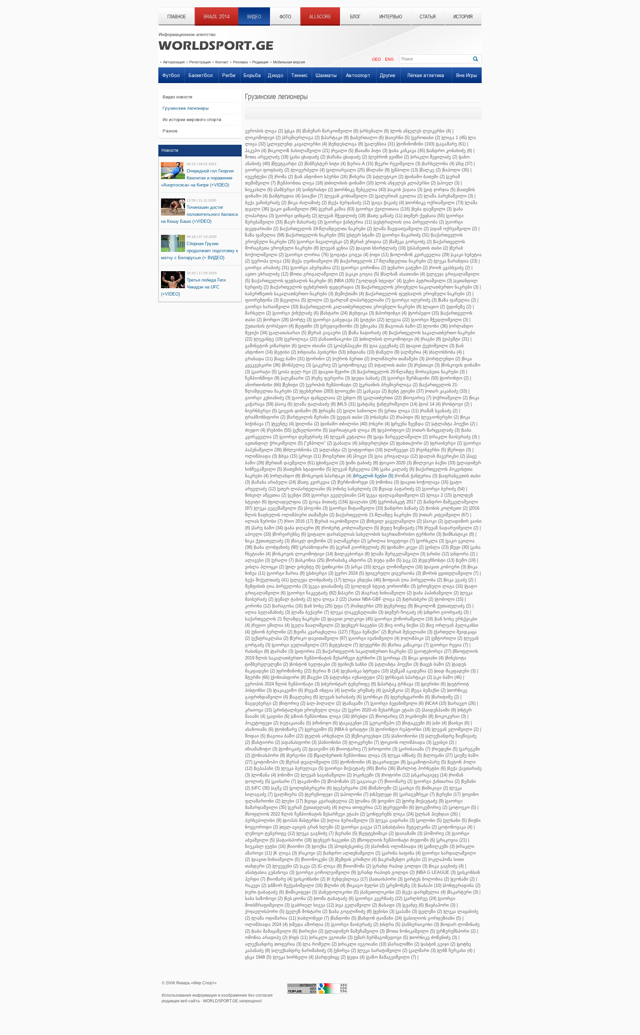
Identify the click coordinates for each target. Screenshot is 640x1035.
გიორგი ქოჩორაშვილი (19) (404, 618)
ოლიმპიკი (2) (416, 638)
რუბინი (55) (279, 430)
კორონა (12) (258, 605)
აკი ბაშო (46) (448, 677)
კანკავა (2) (375, 391)
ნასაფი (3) (390, 905)
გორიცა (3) (395, 657)
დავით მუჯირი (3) (337, 371)
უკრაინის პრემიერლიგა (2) (389, 384)
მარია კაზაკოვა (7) (409, 644)
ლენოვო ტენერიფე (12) (270, 833)
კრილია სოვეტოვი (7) (391, 540)
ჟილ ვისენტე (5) (303, 566)
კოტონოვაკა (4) (455, 827)
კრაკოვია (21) (452, 840)
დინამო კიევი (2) (406, 547)
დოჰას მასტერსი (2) (305, 820)
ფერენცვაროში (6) (410, 696)
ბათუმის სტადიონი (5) (307, 469)
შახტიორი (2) (266, 742)
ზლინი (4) (335, 885)
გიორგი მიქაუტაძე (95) (350, 768)
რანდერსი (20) (367, 605)
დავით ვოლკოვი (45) (350, 618)
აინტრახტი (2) (318, 189)
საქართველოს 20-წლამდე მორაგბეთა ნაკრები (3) (411, 371)
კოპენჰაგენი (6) (351, 345)
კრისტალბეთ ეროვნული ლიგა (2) (310, 709)
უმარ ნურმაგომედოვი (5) (381, 937)
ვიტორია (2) (308, 651)
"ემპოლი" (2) (318, 443)
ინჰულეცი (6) (384, 794)
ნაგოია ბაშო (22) (285, 735)
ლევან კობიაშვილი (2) (349, 195)
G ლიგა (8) (330, 866)
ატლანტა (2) (333, 449)
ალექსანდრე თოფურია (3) (273, 944)
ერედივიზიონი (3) (340, 326)
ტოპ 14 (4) (430, 404)
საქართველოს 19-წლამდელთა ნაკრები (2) (326, 228)
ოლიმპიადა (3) (261, 456)
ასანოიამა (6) (259, 729)
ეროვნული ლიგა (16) (440, 586)
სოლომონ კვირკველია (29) (420, 254)
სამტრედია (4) (285, 195)
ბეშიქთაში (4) (350, 293)
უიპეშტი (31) (456, 339)
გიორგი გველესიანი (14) (338, 495)
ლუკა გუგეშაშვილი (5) (279, 508)
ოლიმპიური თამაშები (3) (398, 358)
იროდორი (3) (383, 748)
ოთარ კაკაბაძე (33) (446, 391)
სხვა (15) (288, 456)
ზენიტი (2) (293, 384)
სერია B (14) (326, 670)
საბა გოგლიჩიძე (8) (351, 911)
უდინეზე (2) (459, 306)
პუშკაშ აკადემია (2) (412, 670)
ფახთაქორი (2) (413, 443)
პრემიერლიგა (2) (301, 137)
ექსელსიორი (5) (311, 430)
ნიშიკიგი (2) (435, 788)
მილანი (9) (378, 169)
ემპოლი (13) (405, 169)
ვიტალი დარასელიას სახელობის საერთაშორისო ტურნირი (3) (374, 534)
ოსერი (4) (380, 423)
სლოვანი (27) (438, 755)
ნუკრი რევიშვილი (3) (398, 163)
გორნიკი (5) (376, 696)
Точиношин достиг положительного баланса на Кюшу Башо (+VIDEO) (199, 214)
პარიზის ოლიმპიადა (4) (397, 846)
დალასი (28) (363, 501)
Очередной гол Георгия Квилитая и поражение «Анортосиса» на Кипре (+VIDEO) (197, 177)
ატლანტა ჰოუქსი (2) (453, 423)
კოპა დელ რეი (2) (298, 371)
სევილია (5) (293, 300)
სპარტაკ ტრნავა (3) (399, 683)
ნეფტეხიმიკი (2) (377, 833)
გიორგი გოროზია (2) (364, 267)
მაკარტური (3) (463, 892)
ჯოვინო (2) (390, 801)
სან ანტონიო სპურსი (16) (321, 176)
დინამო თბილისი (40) (344, 423)
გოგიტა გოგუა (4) (349, 254)
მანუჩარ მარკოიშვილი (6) (330, 130)
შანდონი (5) (343, 918)
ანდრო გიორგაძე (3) (447, 612)
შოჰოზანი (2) (341, 781)
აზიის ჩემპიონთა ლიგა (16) (321, 716)
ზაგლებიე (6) (304, 696)
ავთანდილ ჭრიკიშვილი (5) (274, 443)
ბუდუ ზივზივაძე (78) (402, 527)
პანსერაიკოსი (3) (421, 924)
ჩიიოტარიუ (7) (352, 748)
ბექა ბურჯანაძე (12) (349, 202)
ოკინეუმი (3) (367, 775)
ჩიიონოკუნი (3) (318, 859)
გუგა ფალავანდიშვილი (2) (396, 495)
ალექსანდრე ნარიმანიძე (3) (302, 950)
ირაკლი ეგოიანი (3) (331, 937)
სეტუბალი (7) (344, 644)
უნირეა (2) (345, 950)
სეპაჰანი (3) (267, 768)
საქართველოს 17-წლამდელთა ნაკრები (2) (386, 261)
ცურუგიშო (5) (319, 729)
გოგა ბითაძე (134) (329, 501)
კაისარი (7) (284, 781)
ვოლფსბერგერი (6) (311, 788)
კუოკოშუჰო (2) (385, 722)
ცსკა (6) (293, 130)
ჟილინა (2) (307, 423)
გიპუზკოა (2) (396, 690)
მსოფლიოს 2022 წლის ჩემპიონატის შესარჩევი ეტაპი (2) (305, 814)
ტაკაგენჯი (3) (354, 722)
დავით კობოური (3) (445, 566)
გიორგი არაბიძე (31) (267, 267)
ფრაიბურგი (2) (446, 443)
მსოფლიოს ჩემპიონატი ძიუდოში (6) (396, 840)
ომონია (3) (388, 482)
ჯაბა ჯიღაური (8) (302, 527)
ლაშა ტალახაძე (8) (315, 404)
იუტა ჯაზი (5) (388, 560)
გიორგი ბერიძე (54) (444, 488)
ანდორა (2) (463, 553)
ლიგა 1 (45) (454, 137)
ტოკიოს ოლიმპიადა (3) (406, 742)
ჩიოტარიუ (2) (390, 716)
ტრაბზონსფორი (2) (265, 417)
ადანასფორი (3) (299, 742)
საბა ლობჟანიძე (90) (276, 547)
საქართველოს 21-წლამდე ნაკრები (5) (377, 514)
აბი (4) (440, 722)
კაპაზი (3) (407, 911)
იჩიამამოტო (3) (261, 748)
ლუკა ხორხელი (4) (294, 957)
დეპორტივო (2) (394, 430)
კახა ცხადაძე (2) (308, 156)
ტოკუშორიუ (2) (431, 807)
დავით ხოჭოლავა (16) (424, 482)
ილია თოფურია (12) (360, 807)
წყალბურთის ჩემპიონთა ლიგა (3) (350, 755)
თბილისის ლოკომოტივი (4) (389, 339)
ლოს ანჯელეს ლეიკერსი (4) (421, 130)
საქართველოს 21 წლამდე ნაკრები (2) (285, 618)
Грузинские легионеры (186, 108)
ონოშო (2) (288, 775)
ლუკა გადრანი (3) (395, 820)
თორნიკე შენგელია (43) (360, 189)
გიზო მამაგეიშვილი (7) (391, 957)
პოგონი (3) (316, 508)
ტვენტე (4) (283, 423)
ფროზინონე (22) (294, 670)
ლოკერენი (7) (364, 742)
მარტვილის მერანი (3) (311, 417)
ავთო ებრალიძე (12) (266, 274)
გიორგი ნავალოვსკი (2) (323, 241)
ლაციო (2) (434, 306)
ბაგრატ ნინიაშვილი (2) (387, 592)
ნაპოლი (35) (456, 169)
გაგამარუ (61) (451, 143)
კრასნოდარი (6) (318, 547)
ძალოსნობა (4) (446, 352)
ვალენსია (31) (380, 143)
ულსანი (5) (455, 820)
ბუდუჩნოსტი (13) (436, 560)
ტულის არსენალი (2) (328, 735)
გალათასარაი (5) (288, 332)
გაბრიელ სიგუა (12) (313, 905)
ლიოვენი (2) (349, 391)
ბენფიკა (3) (362, 313)
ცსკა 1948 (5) (258, 957)
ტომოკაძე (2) (293, 748)
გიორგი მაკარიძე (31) (406, 234)
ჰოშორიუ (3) (437, 833)
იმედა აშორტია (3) (310, 924)
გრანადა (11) (259, 358)
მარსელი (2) (258, 313)
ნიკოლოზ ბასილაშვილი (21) (299, 150)
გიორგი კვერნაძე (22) (379, 898)
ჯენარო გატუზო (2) (408, 267)
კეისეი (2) (444, 742)
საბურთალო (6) (367, 137)
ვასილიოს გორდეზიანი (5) (432, 918)
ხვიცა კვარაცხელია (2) (329, 801)
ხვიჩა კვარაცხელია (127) (321, 631)
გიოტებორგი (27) (433, 651)
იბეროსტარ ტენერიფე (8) (349, 683)
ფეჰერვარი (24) (350, 788)
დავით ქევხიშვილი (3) (430, 345)
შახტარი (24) (334, 313)
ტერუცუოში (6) (399, 807)
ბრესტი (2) (363, 716)
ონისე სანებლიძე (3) (355, 488)
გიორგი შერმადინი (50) (413, 378)
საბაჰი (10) (430, 885)
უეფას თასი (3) (353, 417)
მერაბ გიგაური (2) (328, 332)
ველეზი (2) (430, 911)
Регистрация (200, 62)
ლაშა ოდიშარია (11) (274, 918)
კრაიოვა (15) (258, 709)
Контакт (221, 62)
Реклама (240, 62)
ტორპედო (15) (424, 313)
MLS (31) (347, 404)
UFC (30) (261, 788)
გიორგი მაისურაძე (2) (355, 924)
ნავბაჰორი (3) (440, 905)
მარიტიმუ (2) (445, 696)
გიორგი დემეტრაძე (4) (304, 436)
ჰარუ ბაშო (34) (267, 527)
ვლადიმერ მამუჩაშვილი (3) (355, 931)
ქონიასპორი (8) (268, 755)
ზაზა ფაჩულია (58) (264, 234)
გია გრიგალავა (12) (396, 456)
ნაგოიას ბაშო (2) (404, 326)
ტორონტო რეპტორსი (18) (403, 729)
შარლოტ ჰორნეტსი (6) (422, 768)
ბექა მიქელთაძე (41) (267, 579)
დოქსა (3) (323, 846)
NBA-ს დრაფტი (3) (354, 729)
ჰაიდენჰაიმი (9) (439, 709)
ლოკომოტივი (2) (263, 137)
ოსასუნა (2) (383, 417)
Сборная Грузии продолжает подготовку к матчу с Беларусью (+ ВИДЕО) (199, 250)
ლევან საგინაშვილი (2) (327, 775)
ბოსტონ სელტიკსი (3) (313, 664)
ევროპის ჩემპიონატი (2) (332, 384)
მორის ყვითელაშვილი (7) (450, 573)
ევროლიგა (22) (301, 339)
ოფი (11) (380, 254)
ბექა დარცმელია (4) (424, 892)
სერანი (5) (346, 833)
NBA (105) (345, 280)
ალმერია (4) (415, 352)
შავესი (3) (318, 677)
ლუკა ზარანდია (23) (456, 261)
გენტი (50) (299, 495)
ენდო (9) (353, 397)
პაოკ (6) (284, 404)
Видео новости (177, 96)
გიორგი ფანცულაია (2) (317, 397)
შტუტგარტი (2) (287, 163)
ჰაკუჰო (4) (255, 150)
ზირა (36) (385, 768)
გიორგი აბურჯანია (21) (315, 267)
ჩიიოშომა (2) (357, 866)
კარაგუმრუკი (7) (417, 794)
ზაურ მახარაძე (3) (304, 221)
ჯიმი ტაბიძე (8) (362, 462)
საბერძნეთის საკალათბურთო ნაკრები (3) (289, 293)
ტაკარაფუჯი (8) (389, 761)
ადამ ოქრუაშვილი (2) (454, 228)
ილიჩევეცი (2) (400, 449)
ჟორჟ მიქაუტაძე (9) (423, 801)
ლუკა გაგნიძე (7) (315, 833)
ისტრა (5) (390, 924)
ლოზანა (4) (264, 775)
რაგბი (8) (431, 339)
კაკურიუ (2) (325, 365)
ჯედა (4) (356, 957)
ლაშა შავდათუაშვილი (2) (401, 228)
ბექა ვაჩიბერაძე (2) (265, 202)
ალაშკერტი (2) (350, 540)
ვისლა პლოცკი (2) (264, 566)
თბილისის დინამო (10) (349, 182)
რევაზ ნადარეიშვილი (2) (451, 527)
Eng (389, 59)
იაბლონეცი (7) (313, 918)
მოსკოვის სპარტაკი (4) (327, 475)
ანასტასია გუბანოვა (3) (269, 872)
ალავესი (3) (257, 560)
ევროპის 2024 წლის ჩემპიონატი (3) (282, 683)
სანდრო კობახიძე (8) (449, 150)
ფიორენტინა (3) (262, 300)
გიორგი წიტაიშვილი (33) (356, 508)
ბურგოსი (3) (299, 755)
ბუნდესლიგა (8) (346, 143)
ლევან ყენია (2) (337, 247)
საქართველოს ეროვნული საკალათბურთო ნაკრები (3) (420, 287)
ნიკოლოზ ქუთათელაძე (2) (443, 605)
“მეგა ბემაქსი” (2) (368, 631)
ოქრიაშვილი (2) (451, 397)
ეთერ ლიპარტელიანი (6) (304, 488)
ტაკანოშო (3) (312, 781)
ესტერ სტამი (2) (364, 234)
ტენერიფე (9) (399, 605)
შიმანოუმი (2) (383, 788)
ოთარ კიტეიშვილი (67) (444, 514)
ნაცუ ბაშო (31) (290, 358)
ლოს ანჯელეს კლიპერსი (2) (406, 182)
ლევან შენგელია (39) (356, 469)
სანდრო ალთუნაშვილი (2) (352, 853)
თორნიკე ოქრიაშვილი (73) (434, 202)
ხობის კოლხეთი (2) (447, 508)
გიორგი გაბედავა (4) (336, 319)
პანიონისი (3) (333, 742)
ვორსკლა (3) (430, 540)
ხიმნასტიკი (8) (459, 534)
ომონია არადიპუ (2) (266, 937)
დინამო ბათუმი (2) (425, 176)
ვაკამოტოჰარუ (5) (427, 761)
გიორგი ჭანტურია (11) (348, 221)
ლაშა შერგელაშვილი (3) (398, 553)
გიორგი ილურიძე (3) (415, 300)
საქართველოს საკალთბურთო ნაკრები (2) (368, 651)
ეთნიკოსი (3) (336, 566)
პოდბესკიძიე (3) (352, 846)
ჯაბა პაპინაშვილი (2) (436, 592)
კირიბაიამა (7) (415, 748)
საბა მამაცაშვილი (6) (274, 931)
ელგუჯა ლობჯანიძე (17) (316, 579)
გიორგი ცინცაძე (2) (296, 215)
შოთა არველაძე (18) (266, 156)
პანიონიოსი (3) (408, 735)
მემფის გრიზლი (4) (356, 859)
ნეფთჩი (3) (307, 326)
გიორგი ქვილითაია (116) (383, 208)
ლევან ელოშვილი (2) (456, 729)
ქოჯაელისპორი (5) (264, 911)
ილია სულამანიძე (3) (267, 612)
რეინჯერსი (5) (431, 449)
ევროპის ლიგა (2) (264, 130)
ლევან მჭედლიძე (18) (342, 215)
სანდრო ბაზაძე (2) (404, 508)
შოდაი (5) (255, 735)
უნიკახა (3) (372, 326)
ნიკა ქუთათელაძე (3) (267, 540)
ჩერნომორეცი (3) (356, 482)
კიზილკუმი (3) (440, 846)
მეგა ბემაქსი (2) (429, 690)
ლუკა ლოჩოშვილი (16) (398, 566)
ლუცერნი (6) (373, 644)
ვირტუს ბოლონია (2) (427, 879)
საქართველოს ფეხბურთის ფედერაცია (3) (315, 287)
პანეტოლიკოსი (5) (339, 892)
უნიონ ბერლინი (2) (272, 631)
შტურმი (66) (257, 677)
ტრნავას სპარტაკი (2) (409, 677)
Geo (376, 59)
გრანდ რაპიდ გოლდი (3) (400, 866)
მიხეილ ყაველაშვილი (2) (394, 521)
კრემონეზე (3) (401, 885)
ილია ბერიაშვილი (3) (351, 820)
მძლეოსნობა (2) (301, 449)
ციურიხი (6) (434, 683)
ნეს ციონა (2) (298, 898)
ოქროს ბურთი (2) (351, 358)
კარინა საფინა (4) (402, 853)
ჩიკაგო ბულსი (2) (366, 885)
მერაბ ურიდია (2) (369, 241)
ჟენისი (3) (384, 911)
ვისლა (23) (437, 547)
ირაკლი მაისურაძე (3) (453, 436)
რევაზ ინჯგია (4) (322, 690)
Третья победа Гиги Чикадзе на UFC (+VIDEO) (193, 287)
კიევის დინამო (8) (298, 410)
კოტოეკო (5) (463, 807)
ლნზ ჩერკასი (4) (455, 950)
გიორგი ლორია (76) (307, 254)
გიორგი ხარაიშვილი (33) (271, 306)
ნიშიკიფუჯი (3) (301, 892)
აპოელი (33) (258, 534)
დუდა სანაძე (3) (369, 378)
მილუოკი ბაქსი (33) (434, 462)
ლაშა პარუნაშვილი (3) (449, 195)
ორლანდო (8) (285, 475)
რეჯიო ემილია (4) (271, 625)
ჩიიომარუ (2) (398, 781)
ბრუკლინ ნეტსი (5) (373, 475)
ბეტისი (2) (285, 352)
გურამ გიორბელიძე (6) (361, 547)
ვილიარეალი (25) (346, 169)
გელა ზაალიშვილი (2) (316, 625)
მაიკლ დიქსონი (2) (312, 540)
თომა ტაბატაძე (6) (334, 898)
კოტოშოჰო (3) (269, 761)
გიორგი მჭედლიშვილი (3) (440, 319)
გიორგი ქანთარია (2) (437, 781)
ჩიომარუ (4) (280, 879)
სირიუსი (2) (311, 931)
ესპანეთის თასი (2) (428, 247)
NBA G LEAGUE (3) (436, 872)
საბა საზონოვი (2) (264, 898)
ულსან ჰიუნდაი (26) (437, 814)
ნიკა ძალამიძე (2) (308, 202)
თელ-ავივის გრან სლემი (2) (310, 827)
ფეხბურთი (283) (316, 391)
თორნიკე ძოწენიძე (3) (433, 937)
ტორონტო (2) (455, 378)
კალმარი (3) (423, 950)
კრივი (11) (310, 456)
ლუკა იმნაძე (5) (405, 755)
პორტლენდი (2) (443, 358)
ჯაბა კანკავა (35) (407, 150)
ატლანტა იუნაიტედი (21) (357, 677)
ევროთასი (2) (426, 137)
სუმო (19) (466, 560)
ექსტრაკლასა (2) (270, 638)
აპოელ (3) (448, 182)
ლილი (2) (318, 300)
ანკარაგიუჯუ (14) (429, 775)
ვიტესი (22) (372, 319)
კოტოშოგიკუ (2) (356, 365)
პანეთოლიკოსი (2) (381, 892)
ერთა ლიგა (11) (402, 410)
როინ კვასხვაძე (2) (450, 267)
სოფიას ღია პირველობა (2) (412, 579)
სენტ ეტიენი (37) (406, 391)
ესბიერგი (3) (320, 573)
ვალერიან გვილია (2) (399, 195)
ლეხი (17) (293, 801)
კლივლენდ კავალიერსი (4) (297, 143)
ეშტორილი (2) (447, 638)
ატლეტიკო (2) (388, 176)
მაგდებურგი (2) (261, 703)
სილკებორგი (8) (352, 553)
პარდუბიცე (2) (331, 957)
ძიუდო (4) (255, 430)
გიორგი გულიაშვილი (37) (300, 644)
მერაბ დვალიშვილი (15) (313, 761)
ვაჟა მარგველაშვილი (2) (401, 436)
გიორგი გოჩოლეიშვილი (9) (326, 872)
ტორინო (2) (319, 358)
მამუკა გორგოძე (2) (411, 241)
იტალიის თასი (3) (394, 365)
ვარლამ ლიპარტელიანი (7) (360, 300)
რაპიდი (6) (408, 417)
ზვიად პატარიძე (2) (400, 488)
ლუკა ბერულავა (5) (302, 768)
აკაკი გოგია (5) (362, 274)
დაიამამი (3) (409, 833)
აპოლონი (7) (354, 794)
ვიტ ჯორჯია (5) (440, 189)
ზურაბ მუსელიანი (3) (410, 631)
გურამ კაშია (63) (337, 208)
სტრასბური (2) (418, 599)
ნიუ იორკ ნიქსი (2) (405, 625)
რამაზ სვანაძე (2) (439, 410)
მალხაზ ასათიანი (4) (403, 274)
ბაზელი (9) (388, 352)
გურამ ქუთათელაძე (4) (313, 807)
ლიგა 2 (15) (439, 495)
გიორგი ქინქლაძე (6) (296, 313)
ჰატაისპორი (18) (294, 840)
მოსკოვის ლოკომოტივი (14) (303, 553)
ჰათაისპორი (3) (386, 879)
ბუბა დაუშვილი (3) (432, 208)
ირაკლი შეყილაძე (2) (434, 156)
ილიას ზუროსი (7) (264, 521)
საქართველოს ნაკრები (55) (316, 234)
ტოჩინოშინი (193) (415, 143)
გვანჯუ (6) (413, 905)
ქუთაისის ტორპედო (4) (269, 326)
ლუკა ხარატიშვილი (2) (382, 950)
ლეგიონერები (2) (440, 417)
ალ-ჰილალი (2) (324, 703)
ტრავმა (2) (331, 410)
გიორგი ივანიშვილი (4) (374, 638)
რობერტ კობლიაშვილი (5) (350, 527)
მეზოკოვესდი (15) (371, 735)
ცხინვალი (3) (330, 462)
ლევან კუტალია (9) (351, 436)
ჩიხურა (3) (360, 176)
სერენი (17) (449, 794)
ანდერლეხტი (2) (377, 443)
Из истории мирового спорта (192, 119)
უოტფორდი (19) (366, 449)
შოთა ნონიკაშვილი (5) (411, 931)
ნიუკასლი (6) (258, 189)
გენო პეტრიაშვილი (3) (428, 280)
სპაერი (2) (349, 592)
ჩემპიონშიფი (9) (262, 378)
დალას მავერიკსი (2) (442, 456)
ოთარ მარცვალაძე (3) (436, 430)
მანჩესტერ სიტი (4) (325, 163)
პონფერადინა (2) (462, 885)
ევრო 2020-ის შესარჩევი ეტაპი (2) (384, 709)
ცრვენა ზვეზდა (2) (411, 423)
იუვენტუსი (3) (259, 176)
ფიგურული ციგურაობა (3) (393, 573)
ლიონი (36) (436, 326)
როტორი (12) (396, 775)
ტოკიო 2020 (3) (396, 462)
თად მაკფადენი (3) (455, 670)
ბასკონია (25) (310, 560)
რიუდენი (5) (445, 748)
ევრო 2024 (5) (350, 573)
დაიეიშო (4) (322, 748)
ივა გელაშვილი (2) (356, 905)
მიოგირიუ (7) (417, 397)
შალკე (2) (430, 169)
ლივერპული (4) (308, 169)
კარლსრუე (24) (420, 898)
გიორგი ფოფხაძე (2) (267, 169)
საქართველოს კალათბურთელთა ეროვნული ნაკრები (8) (361, 306)
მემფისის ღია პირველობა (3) (276, 586)
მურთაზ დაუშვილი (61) (290, 462)
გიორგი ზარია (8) (286, 573)
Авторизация (174, 62)
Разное (170, 130)
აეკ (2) (410, 560)
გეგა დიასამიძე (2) (330, 586)
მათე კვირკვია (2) (317, 482)
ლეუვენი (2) (285, 866)
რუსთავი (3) (427, 365)
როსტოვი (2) (456, 404)
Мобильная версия (289, 62)
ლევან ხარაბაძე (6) (341, 696)
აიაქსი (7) (313, 195)
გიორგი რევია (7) (449, 644)
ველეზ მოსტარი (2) (307, 911)
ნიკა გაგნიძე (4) (447, 866)
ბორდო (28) (276, 319)
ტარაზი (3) (282, 651)
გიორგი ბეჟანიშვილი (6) (397, 703)
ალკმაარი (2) (296, 378)
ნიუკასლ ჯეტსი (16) (265, 846)
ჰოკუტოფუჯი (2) (261, 722)
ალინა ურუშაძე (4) (361, 690)
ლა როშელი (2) (320, 944)
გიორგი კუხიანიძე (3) (267, 397)
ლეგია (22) (398, 319)
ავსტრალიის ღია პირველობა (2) (409, 221)
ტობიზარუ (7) (289, 729)
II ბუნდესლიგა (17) (348, 879)
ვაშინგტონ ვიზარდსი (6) (271, 345)
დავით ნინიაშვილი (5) (276, 859)
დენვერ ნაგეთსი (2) (335, 840)
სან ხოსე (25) (318, 605)
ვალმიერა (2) (289, 794)
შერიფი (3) (459, 449)
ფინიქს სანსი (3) (356, 664)
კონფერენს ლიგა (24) (390, 814)
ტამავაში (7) (356, 703)
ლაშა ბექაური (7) (310, 612)
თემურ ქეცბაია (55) (425, 215)
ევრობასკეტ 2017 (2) (400, 501)
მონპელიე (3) (297, 365)
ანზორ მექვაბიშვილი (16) (296, 885)
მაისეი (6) (459, 722)
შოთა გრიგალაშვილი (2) (317, 274)
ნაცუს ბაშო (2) (435, 664)
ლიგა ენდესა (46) (362, 579)
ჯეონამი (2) (463, 879)
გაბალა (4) (345, 443)
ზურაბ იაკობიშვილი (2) (340, 521)
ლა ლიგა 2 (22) (330, 599)
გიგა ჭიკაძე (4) (388, 202)
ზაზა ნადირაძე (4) (368, 332)
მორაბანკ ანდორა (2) (349, 560)
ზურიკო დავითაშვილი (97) (319, 638)
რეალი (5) (342, 150)
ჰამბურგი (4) (288, 189)
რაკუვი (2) (255, 885)
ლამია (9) (366, 801)
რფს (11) (299, 937)
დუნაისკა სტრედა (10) (365, 670)
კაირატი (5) (264, 371)
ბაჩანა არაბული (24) (274, 482)
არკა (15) (361, 566)
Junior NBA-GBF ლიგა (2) (375, 599)
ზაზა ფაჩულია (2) (457, 300)
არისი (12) (438, 553)
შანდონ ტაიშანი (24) (380, 918)
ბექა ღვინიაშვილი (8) (316, 261)
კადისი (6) (278, 716)
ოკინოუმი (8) (419, 716)
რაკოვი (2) (310, 853)
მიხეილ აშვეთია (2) (265, 495)
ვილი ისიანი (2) (315, 345)
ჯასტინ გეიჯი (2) (438, 944)
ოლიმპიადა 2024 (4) (266, 924)
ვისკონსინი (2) (310, 879)
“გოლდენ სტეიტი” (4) (379, 280)
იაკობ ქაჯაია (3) (405, 189)
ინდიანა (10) (361, 352)
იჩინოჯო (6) (325, 722)
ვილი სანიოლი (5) (363, 410)
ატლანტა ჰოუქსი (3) (397, 664)
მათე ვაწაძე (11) (385, 215)
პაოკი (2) (433, 521)
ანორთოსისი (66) (263, 384)
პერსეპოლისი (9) (263, 820)
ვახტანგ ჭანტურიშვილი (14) (387, 404)
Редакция (260, 62)
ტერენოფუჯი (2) (322, 794)
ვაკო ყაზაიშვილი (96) (294, 208)
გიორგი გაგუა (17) (361, 827)
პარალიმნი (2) (404, 944)
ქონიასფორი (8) (289, 677)
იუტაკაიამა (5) (296, 722)
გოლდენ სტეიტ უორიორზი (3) (384, 586)
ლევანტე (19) (269, 339)
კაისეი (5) (410, 788)
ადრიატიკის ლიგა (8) (353, 430)
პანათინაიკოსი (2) (338, 339)
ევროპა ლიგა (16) (271, 261)
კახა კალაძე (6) (397, 469)
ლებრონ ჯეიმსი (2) (389, 156)
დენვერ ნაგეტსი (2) (362, 625)
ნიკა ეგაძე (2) (458, 579)
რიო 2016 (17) (299, 521)
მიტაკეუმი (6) (417, 722)
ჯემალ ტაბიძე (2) (294, 599)
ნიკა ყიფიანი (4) (426, 657)
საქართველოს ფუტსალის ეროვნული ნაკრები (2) (418, 293)
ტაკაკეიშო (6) (288, 690)
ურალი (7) (283, 560)
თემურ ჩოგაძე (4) (404, 612)
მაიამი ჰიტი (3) (371, 150)
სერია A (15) (360, 163)
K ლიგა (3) (285, 853)
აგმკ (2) (280, 788)
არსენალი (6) (375, 130)
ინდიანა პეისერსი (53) (322, 352)
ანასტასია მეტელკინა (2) (410, 827)
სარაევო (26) (462, 703)
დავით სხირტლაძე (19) (381, 247)
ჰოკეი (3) (363, 456)
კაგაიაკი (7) (370, 781)
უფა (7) (342, 605)
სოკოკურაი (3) (451, 716)
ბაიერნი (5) (398, 137)
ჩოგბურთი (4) (337, 456)
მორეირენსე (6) (289, 534)
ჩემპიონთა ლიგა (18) (300, 182)
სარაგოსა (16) (288, 605)
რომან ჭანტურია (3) (416, 475)
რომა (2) (284, 176)
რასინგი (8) (257, 651)
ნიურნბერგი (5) (261, 410)
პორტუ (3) (301, 319)
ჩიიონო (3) (299, 846)
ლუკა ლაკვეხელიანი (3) (357, 612)
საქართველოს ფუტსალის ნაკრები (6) (292, 280)
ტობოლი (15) (449, 599)
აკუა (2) (308, 866)
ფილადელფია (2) (288, 501)
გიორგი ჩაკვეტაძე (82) (312, 592)
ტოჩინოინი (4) (356, 761)
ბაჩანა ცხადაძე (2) (347, 156)
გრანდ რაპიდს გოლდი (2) (386, 872)
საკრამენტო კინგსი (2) (403, 859)
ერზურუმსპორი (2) (456, 931)
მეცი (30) (460, 547)
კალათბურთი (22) (383, 397)
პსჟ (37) (464, 163)
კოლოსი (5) (429, 820)
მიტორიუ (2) (292, 703)
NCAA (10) (436, 703)
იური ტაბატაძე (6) (265, 892)
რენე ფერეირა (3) (331, 378)
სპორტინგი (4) (391, 313)
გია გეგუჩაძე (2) (387, 345)
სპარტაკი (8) (335, 137)
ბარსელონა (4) (438, 163)
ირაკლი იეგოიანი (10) (362, 944)
